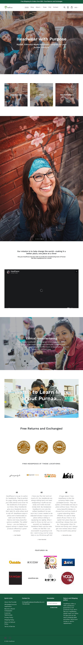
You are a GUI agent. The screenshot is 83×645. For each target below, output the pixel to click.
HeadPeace (12, 641)
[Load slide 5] (41, 239)
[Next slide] (46, 239)
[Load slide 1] (36, 239)
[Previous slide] (33, 239)
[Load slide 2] (37, 239)
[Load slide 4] (40, 239)
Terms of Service (9, 626)
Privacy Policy (8, 617)
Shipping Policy (9, 620)
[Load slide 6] (43, 239)
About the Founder (10, 602)
